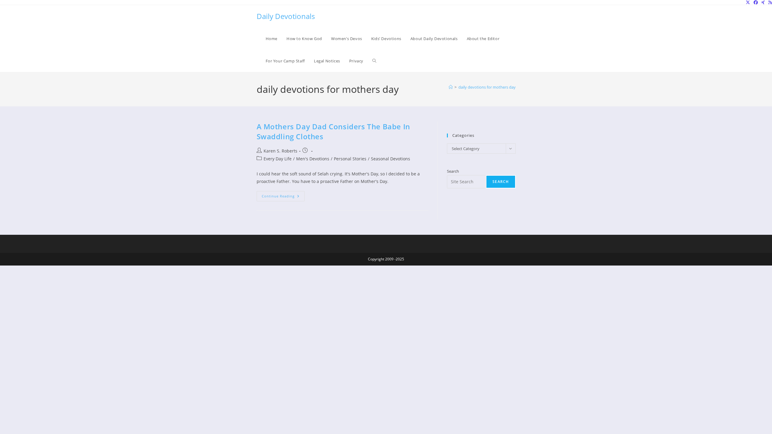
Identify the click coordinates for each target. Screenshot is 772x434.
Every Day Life (278, 159)
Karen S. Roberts (280, 151)
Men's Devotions (312, 159)
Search (453, 171)
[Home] (451, 87)
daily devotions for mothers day (487, 87)
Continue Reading (283, 197)
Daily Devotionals (286, 16)
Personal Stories (350, 159)
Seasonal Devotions (390, 159)
